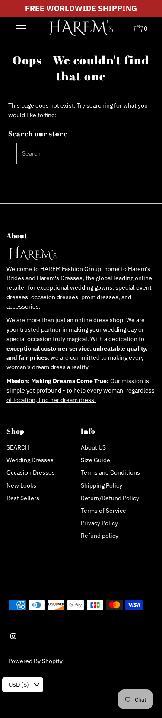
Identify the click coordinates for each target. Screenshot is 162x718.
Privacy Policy (99, 523)
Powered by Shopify (35, 661)
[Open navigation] (21, 28)
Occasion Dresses (30, 472)
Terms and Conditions (110, 472)
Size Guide (95, 460)
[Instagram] (13, 637)
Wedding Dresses (30, 460)
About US (93, 447)
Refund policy (99, 535)
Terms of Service (103, 510)
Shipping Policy (101, 485)
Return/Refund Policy (110, 498)
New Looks (21, 485)
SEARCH (17, 447)
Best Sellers (22, 498)
